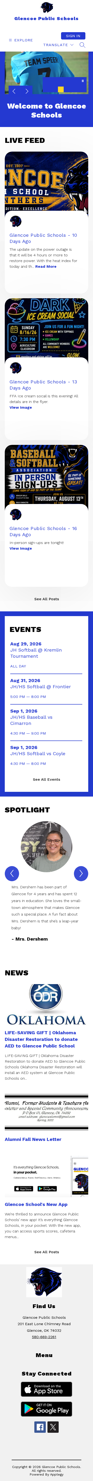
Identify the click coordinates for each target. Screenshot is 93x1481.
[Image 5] (76, 89)
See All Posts (46, 599)
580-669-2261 (44, 1337)
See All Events (46, 779)
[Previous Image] (14, 92)
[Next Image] (26, 92)
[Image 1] (45, 89)
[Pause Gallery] (83, 81)
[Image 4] (68, 89)
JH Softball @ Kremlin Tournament (36, 653)
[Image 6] (84, 89)
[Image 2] (53, 89)
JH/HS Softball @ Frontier (40, 687)
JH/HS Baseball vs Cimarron (31, 720)
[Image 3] (61, 89)
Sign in (73, 36)
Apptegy (56, 1474)
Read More (46, 266)
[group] (46, 881)
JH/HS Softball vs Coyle (39, 753)
